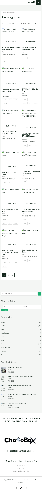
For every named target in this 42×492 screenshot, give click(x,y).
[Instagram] (26, 488)
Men (2, 329)
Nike (2, 337)
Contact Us (21, 466)
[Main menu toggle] (38, 2)
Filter (5, 310)
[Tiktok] (21, 488)
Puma (2, 340)
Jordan (3, 326)
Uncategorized (5, 347)
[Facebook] (16, 488)
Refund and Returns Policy (21, 471)
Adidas (3, 322)
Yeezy (2, 355)
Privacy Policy (21, 468)
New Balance (5, 333)
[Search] (39, 294)
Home (4, 12)
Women (3, 351)
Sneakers (4, 344)
